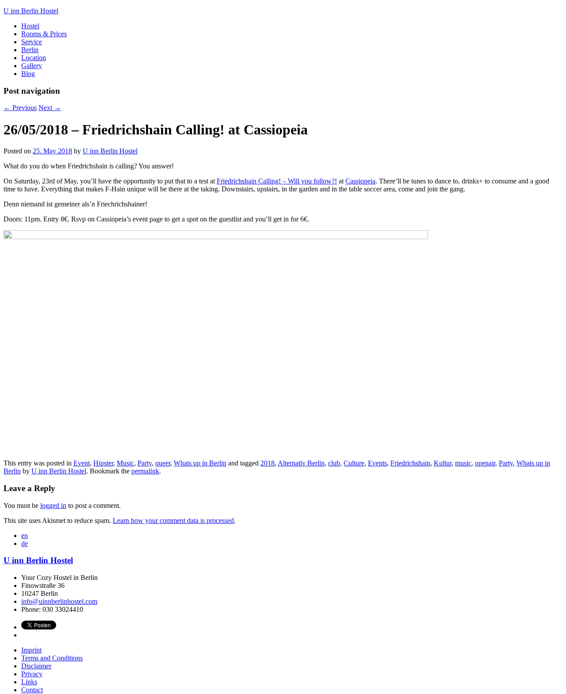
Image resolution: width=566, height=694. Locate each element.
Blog (28, 73)
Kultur (442, 463)
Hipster (103, 463)
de (24, 543)
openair (485, 463)
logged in (53, 505)
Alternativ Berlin (301, 463)
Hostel (30, 26)
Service (31, 42)
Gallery (31, 65)
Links (29, 682)
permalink (145, 471)
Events (377, 463)
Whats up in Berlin (200, 463)
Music (125, 463)
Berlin (29, 49)
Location (33, 57)
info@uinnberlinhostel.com (59, 601)
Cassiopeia (360, 181)
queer (162, 463)
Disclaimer (36, 666)
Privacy (31, 674)
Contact (32, 690)
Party (145, 463)
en (24, 535)
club (334, 463)
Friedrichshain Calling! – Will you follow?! (277, 181)
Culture (354, 463)
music (463, 463)
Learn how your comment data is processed (173, 520)
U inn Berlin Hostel (110, 151)
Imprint (31, 650)
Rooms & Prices (44, 34)
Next (49, 107)
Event (81, 463)
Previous (20, 107)
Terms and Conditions (52, 658)
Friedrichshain (410, 463)
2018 (267, 463)
